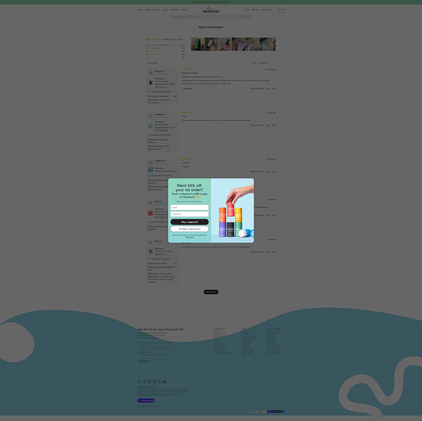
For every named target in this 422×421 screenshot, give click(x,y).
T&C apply (189, 237)
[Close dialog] (251, 181)
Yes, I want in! (189, 221)
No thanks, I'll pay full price (189, 229)
